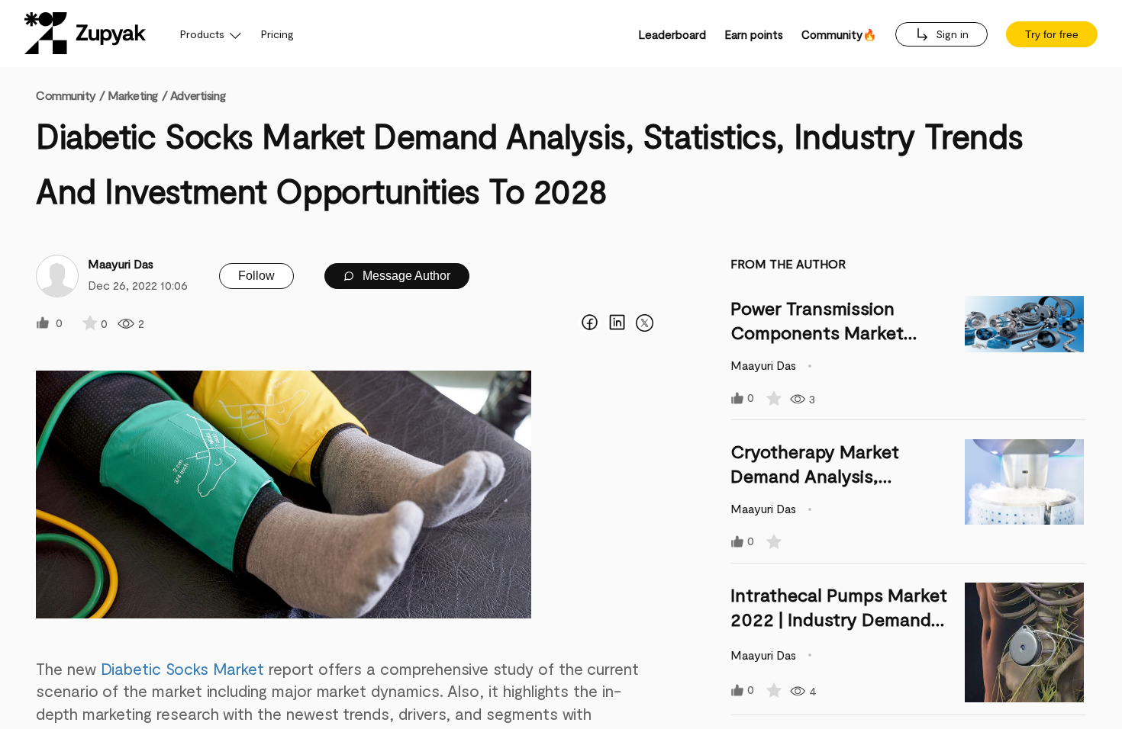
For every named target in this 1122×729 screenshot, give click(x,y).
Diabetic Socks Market (183, 668)
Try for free (1051, 34)
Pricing (277, 33)
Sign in (951, 33)
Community (70, 95)
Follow (256, 275)
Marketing (133, 95)
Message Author (404, 275)
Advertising (197, 95)
